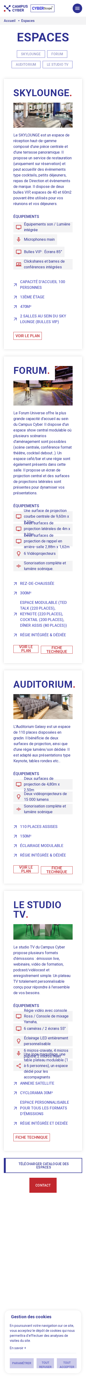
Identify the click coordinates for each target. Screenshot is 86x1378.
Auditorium (26, 64)
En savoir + (18, 1348)
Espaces (28, 21)
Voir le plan (28, 336)
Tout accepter (66, 1364)
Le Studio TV (57, 64)
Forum (57, 54)
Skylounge (31, 54)
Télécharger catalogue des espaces (44, 1165)
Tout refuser (45, 1364)
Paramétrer (21, 1363)
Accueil (10, 21)
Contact (43, 1185)
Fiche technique (56, 650)
